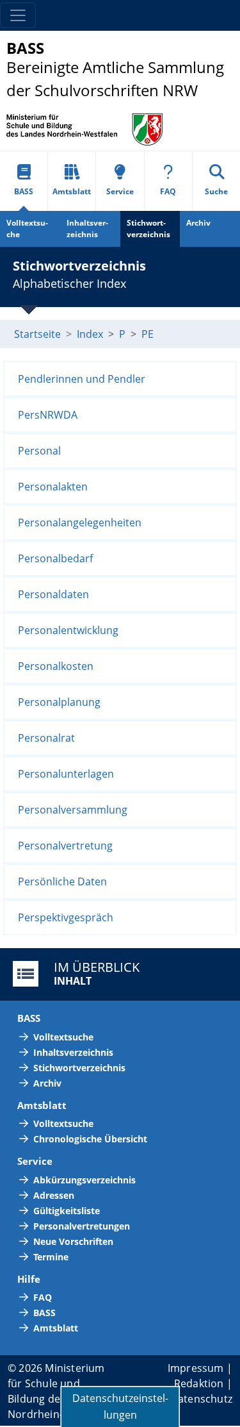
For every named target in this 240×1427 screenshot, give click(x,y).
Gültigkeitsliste (66, 1211)
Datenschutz (201, 1399)
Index (90, 334)
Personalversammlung (72, 810)
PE (147, 334)
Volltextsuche (27, 228)
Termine (50, 1257)
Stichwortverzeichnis (148, 228)
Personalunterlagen (66, 774)
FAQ (168, 191)
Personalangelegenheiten (79, 522)
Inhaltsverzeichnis (87, 228)
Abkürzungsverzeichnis (84, 1180)
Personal (39, 451)
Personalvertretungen (81, 1226)
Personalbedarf (55, 558)
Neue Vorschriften (73, 1241)
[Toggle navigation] (18, 15)
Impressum (196, 1368)
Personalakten (53, 487)
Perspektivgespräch (65, 917)
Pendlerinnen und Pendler (81, 379)
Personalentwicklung (68, 630)
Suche (216, 191)
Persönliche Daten (62, 881)
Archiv (198, 222)
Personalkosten (55, 666)
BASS (23, 191)
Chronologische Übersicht (90, 1139)
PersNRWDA (47, 415)
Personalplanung (59, 702)
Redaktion (199, 1383)
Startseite (37, 334)
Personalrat (46, 738)
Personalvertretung (65, 846)
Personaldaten (53, 594)
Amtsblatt (71, 191)
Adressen (53, 1195)
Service (120, 191)
